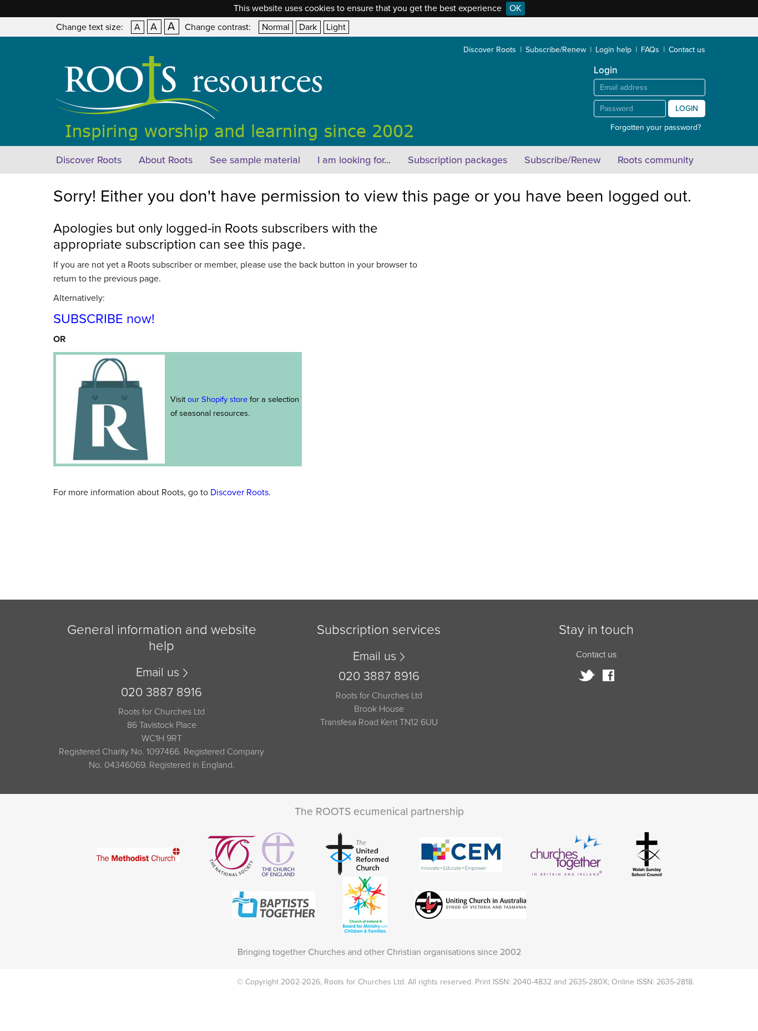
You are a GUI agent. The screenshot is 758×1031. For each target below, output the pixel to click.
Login (686, 108)
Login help (613, 49)
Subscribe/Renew (555, 49)
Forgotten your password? (655, 127)
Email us (157, 672)
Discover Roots (489, 49)
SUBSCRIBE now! (104, 319)
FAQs (650, 49)
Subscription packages (457, 160)
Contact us (687, 49)
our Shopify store (217, 399)
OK (515, 8)
